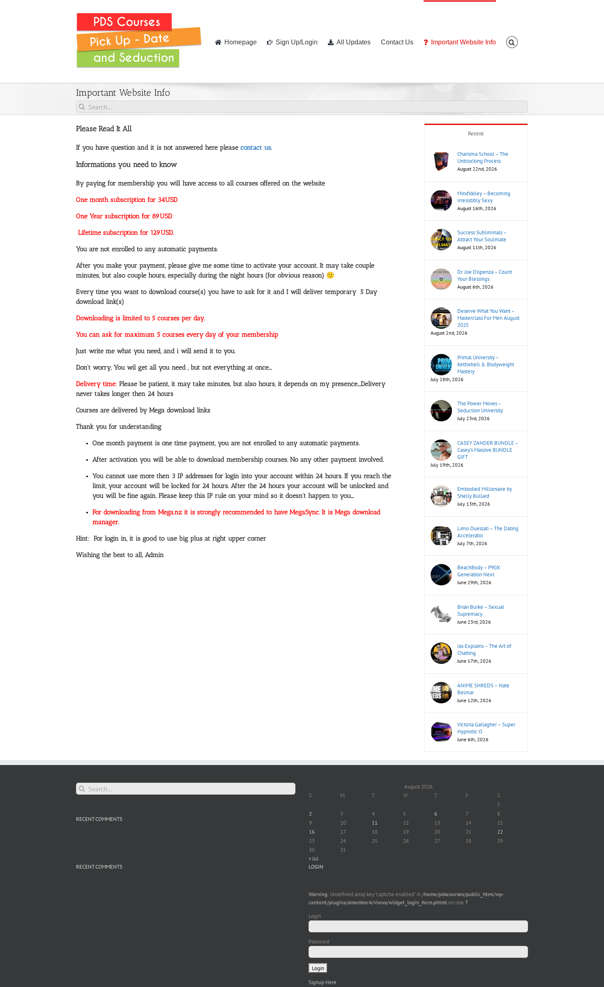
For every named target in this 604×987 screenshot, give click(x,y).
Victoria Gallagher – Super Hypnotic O (486, 728)
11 (375, 822)
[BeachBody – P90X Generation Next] (441, 567)
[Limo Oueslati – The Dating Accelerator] (441, 528)
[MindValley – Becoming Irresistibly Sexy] (441, 193)
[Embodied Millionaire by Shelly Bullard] (441, 489)
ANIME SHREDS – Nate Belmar (483, 689)
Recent (476, 133)
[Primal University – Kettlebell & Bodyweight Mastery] (441, 357)
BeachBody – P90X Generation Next (478, 571)
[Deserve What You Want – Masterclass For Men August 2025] (441, 311)
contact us (255, 147)
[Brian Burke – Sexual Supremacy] (441, 607)
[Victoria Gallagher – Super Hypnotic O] (441, 724)
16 (312, 831)
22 (500, 831)
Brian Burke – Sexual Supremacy (480, 610)
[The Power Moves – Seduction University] (441, 403)
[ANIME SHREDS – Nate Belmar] (441, 685)
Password (319, 941)
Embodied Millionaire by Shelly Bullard (484, 492)
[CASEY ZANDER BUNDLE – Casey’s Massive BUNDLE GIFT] (441, 443)
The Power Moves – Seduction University (480, 407)
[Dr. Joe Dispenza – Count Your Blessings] (441, 272)
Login (315, 916)
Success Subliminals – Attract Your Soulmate (482, 236)
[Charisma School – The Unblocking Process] (441, 154)
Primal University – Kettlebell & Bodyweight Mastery (485, 364)
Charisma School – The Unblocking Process (482, 157)
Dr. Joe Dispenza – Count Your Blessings (484, 275)
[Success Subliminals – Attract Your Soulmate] (441, 232)
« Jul (313, 858)
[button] (512, 41)
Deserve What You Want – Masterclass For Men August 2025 (488, 317)
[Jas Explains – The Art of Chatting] (441, 646)
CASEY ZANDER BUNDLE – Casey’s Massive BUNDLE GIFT (487, 449)
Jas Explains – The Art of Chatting (484, 649)
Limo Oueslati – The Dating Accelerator (488, 532)
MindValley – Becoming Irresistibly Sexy (483, 197)
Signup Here (323, 982)
